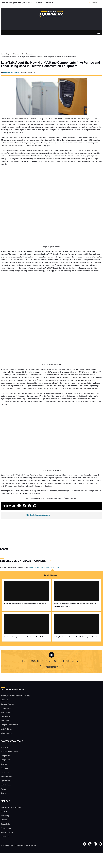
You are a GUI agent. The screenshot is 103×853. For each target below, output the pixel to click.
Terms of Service (7, 832)
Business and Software (9, 751)
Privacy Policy (6, 828)
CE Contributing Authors (11, 73)
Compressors (5, 708)
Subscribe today (52, 667)
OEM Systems (6, 785)
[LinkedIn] (20, 549)
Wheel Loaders (6, 733)
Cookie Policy (6, 824)
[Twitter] (16, 549)
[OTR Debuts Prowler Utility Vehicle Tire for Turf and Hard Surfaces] (26, 591)
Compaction (5, 755)
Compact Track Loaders (9, 725)
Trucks (3, 793)
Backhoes (4, 700)
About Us (4, 811)
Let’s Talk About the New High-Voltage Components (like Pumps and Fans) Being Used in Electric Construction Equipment (50, 64)
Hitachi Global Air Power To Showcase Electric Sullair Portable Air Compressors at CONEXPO (75, 605)
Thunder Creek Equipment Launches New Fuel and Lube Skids (23, 637)
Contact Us (49, 3)
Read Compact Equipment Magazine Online (16, 3)
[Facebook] (12, 549)
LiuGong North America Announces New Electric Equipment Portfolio (75, 637)
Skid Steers (5, 721)
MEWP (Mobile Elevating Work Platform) (15, 695)
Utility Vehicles (6, 729)
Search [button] (91, 3)
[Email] (24, 549)
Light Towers (5, 716)
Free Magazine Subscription (11, 807)
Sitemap (4, 820)
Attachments (5, 747)
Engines (4, 764)
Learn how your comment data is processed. (44, 567)
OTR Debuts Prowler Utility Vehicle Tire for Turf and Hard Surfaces (25, 604)
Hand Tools (5, 772)
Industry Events (6, 776)
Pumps (3, 789)
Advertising (5, 815)
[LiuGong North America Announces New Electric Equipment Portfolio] (76, 624)
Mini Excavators (6, 712)
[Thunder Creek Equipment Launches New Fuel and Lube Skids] (26, 624)
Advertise (38, 3)
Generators (5, 768)
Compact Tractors (7, 704)
